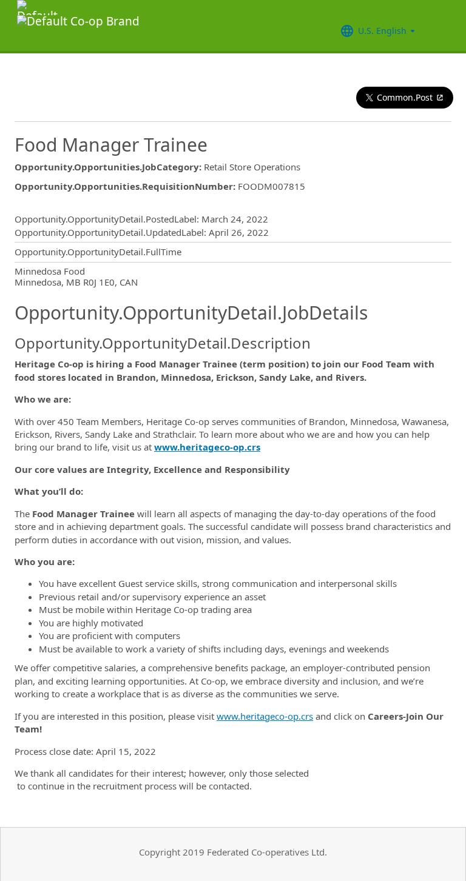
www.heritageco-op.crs (265, 716)
